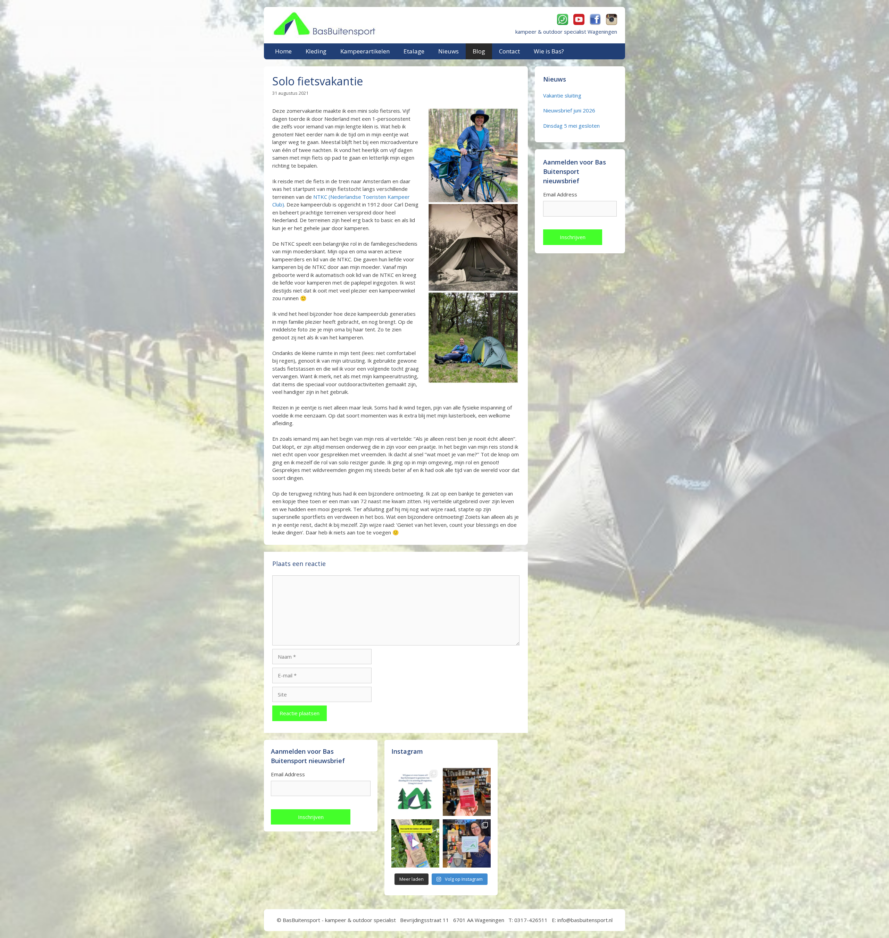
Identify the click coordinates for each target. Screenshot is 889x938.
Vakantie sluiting (562, 95)
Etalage (414, 51)
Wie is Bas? (549, 51)
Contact (509, 51)
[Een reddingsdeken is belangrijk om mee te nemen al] (467, 792)
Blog (479, 51)
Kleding (316, 51)
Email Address (560, 194)
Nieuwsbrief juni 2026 (569, 110)
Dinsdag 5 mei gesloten (571, 125)
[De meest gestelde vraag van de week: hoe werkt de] (415, 843)
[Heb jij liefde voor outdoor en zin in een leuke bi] (467, 843)
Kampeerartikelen (365, 51)
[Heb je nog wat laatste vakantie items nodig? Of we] (415, 792)
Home (283, 51)
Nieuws (448, 51)
